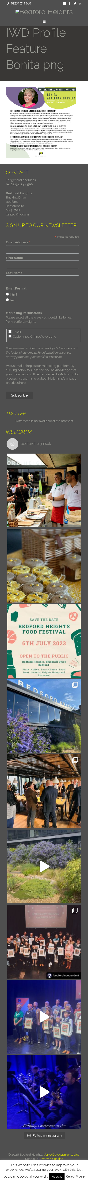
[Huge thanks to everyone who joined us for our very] (44, 791)
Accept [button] (57, 1176)
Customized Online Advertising (34, 336)
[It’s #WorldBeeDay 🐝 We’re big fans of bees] (44, 566)
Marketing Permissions (24, 313)
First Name (14, 258)
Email (17, 332)
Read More (75, 1176)
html (13, 294)
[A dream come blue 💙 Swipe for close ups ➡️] (44, 716)
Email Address (18, 242)
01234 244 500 (21, 3)
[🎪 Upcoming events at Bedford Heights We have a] (44, 490)
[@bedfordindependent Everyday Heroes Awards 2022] (44, 1092)
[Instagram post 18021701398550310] (44, 866)
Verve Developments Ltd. (61, 1154)
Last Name (14, 273)
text (12, 300)
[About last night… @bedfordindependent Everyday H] (44, 1017)
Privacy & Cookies (50, 1159)
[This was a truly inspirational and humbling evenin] (44, 942)
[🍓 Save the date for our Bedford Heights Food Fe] (44, 641)
